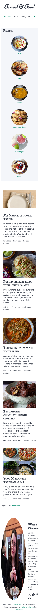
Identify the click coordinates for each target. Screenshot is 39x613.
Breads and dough (20, 127)
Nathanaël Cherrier (27, 607)
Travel (15, 17)
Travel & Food (19, 6)
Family (23, 17)
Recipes (7, 17)
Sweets (19, 176)
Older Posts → (16, 506)
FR (29, 17)
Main (19, 78)
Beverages (19, 152)
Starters (19, 53)
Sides (19, 103)
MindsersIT (19, 609)
